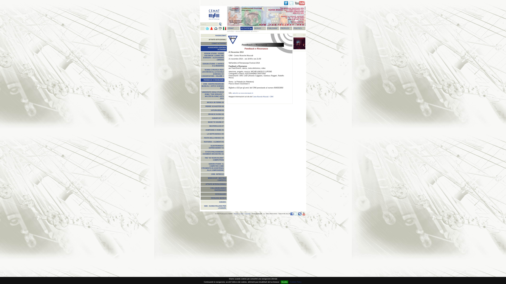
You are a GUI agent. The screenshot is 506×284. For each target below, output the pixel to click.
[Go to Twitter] (291, 3)
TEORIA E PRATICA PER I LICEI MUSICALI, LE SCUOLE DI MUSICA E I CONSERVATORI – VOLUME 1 (212, 73)
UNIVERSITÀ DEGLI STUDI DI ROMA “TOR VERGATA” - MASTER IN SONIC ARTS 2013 (213, 95)
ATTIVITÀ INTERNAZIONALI (216, 184)
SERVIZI (257, 28)
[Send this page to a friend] (211, 28)
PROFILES (285, 28)
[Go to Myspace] (300, 214)
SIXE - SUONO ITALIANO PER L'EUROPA (215, 207)
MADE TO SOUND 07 (216, 122)
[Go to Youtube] (300, 3)
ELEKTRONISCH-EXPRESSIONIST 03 (216, 147)
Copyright (247, 213)
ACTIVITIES (246, 28)
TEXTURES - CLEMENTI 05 (214, 142)
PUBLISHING (272, 28)
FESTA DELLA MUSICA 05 (214, 138)
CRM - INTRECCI (217, 174)
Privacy (236, 213)
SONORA (222, 202)
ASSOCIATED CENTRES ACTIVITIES (217, 48)
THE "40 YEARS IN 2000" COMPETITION (214, 159)
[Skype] (207, 28)
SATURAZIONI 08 (217, 110)
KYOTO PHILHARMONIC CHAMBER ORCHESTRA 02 (213, 153)
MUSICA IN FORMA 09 (215, 102)
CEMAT (231, 28)
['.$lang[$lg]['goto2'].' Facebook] (286, 3)
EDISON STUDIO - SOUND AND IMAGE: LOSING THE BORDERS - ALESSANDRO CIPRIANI (213, 57)
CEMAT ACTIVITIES (219, 43)
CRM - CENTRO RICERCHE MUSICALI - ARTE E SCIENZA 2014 (213, 86)
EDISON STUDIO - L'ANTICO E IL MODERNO (213, 65)
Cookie (241, 213)
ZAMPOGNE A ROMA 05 (215, 130)
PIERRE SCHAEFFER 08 (214, 106)
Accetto (284, 282)
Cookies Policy (295, 282)
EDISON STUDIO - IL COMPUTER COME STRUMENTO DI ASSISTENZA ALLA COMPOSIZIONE (212, 167)
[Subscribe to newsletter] (216, 28)
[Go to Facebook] (292, 214)
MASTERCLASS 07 (216, 126)
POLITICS (298, 28)
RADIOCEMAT (220, 35)
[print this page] (220, 28)
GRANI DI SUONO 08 (216, 114)
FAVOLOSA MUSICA (218, 198)
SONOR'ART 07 (218, 118)
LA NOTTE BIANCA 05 (215, 134)
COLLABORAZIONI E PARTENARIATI (218, 189)
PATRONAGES (220, 194)
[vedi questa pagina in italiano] (224, 28)
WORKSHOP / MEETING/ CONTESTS (217, 179)
